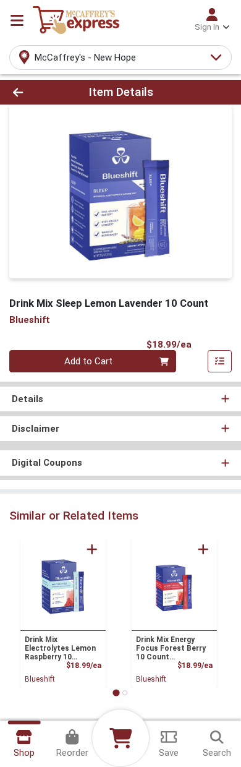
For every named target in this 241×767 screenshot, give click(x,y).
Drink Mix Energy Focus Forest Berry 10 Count (171, 648)
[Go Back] (37, 92)
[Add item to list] (220, 361)
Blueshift (40, 679)
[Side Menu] (17, 20)
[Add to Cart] (92, 549)
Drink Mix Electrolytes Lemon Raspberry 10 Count (60, 648)
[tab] (115, 692)
